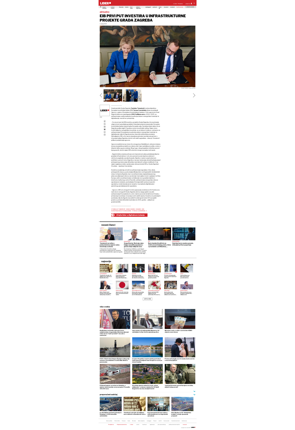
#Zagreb (138, 209)
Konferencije (184, 420)
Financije (123, 420)
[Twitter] (105, 124)
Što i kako (134, 420)
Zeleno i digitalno (141, 420)
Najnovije (106, 261)
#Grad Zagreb (130, 209)
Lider (101, 117)
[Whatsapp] (105, 132)
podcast (155, 7)
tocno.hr (185, 424)
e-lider (131, 424)
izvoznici (166, 7)
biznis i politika (104, 7)
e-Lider (175, 3)
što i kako (131, 7)
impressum (144, 424)
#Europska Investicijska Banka (121, 211)
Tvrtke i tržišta (117, 420)
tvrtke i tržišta (113, 7)
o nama (137, 424)
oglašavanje (152, 424)
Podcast (154, 420)
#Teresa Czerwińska (138, 211)
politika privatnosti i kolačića (174, 424)
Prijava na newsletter (122, 424)
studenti (172, 7)
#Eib (143, 209)
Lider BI (160, 7)
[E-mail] (105, 129)
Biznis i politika (109, 420)
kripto (126, 7)
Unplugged (149, 420)
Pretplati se (111, 424)
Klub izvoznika (166, 420)
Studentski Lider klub (175, 420)
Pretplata (180, 3)
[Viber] (105, 135)
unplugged (148, 7)
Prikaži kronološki (190, 6)
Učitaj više (147, 299)
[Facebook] (105, 121)
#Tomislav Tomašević (118, 209)
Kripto (129, 420)
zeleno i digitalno (138, 7)
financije (121, 7)
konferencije (180, 7)
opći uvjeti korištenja (162, 424)
